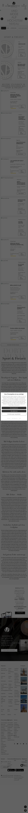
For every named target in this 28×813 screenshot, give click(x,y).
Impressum (9, 418)
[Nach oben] (25, 810)
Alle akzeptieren (14, 408)
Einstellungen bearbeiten (14, 414)
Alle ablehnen (14, 411)
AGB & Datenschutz (15, 418)
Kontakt (20, 418)
